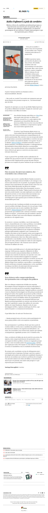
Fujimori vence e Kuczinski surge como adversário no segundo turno (7, 125)
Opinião (6, 17)
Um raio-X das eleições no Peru (6, 130)
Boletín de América (8, 475)
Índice (30, 503)
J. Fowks (22, 383)
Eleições (33, 399)
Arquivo (27, 472)
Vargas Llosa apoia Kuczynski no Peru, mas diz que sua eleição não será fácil (7, 119)
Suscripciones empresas (23, 503)
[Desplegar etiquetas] (42, 399)
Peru (38, 115)
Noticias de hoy (33, 503)
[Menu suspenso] (4, 11)
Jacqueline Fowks (21, 391)
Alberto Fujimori (16, 142)
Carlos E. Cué (18, 383)
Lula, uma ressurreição (10, 452)
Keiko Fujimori (34, 85)
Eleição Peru (19, 399)
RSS (27, 503)
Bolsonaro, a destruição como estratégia (14, 450)
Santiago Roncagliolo (24, 37)
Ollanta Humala (16, 210)
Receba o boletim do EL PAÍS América (13, 374)
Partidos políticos (28, 399)
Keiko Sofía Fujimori (12, 399)
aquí (29, 405)
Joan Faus (14, 383)
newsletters (6, 472)
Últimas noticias (6, 448)
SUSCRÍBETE (36, 8)
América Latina (30, 343)
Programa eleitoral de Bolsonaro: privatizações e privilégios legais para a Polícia (22, 458)
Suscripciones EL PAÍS (15, 503)
